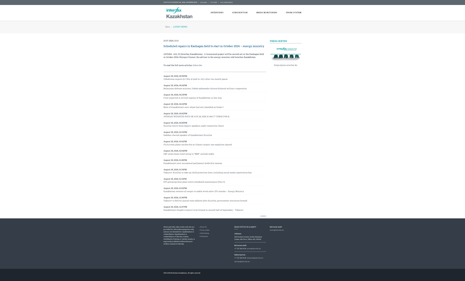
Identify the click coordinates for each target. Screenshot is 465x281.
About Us (203, 227)
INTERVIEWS (217, 12)
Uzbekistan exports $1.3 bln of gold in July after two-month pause (195, 79)
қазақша (203, 2)
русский (214, 2)
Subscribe (197, 65)
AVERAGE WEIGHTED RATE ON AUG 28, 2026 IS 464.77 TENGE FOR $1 (196, 116)
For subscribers (226, 2)
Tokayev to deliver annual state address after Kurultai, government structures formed (205, 200)
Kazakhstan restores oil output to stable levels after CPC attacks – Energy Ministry (203, 191)
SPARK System (294, 12)
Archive (263, 216)
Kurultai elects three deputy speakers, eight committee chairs (193, 126)
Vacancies (204, 236)
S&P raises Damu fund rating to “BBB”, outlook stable (188, 154)
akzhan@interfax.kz (242, 261)
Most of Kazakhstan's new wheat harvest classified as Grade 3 (193, 107)
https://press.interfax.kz (285, 65)
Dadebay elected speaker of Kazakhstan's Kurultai (187, 135)
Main (167, 26)
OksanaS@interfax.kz (255, 258)
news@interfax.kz (254, 248)
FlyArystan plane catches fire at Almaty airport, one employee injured (197, 144)
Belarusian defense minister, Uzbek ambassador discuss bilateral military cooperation (205, 88)
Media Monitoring (266, 12)
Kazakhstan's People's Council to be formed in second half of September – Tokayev (203, 210)
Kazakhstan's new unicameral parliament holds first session (192, 163)
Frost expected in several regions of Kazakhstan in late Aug (192, 98)
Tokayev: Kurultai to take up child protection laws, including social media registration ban (207, 172)
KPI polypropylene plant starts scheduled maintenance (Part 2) (194, 182)
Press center (205, 230)
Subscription (240, 12)
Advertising (204, 233)
